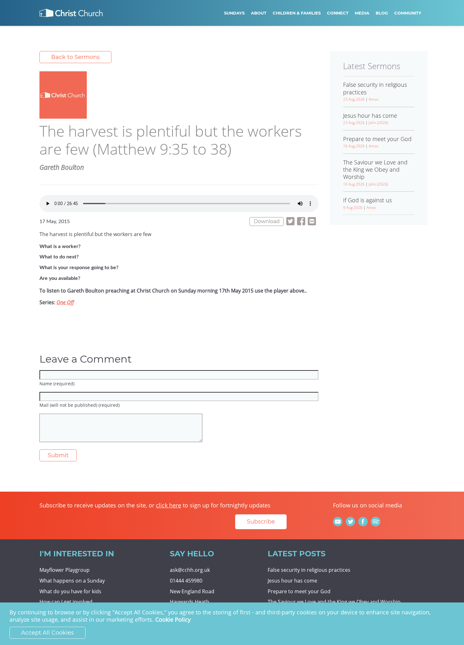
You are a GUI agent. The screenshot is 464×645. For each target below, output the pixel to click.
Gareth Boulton (61, 167)
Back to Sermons (75, 57)
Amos (373, 99)
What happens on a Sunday (72, 580)
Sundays (234, 12)
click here (168, 505)
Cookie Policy (173, 620)
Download (267, 221)
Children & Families (297, 12)
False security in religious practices (309, 569)
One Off (65, 302)
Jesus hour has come (292, 580)
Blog (382, 12)
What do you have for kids (70, 591)
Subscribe (261, 521)
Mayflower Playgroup (64, 569)
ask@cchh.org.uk (190, 569)
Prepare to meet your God (299, 591)
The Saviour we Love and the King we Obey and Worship (334, 601)
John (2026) (378, 122)
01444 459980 (186, 580)
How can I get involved (65, 601)
